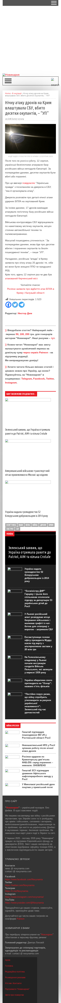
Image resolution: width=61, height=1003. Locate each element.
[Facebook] (8, 305)
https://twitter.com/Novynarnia (19, 885)
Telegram (26, 378)
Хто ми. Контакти (13, 983)
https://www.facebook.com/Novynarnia (24, 879)
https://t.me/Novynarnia (16, 891)
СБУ (17, 529)
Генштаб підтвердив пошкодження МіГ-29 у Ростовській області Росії (36, 735)
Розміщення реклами (15, 977)
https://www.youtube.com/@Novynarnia (24, 902)
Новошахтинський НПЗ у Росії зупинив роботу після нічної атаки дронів (38, 748)
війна (35, 525)
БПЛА (28, 525)
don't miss (11, 525)
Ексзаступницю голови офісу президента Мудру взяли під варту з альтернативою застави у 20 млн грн (38, 643)
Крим (51, 525)
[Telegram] (22, 305)
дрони (43, 525)
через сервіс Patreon (35, 352)
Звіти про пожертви (14, 995)
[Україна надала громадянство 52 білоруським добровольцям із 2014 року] (28, 483)
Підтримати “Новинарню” (17, 989)
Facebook (39, 378)
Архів (7, 960)
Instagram (11, 382)
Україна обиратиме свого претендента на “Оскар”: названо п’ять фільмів (38, 683)
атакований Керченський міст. (21, 278)
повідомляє (28, 183)
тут (53, 338)
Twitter (50, 378)
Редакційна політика (15, 972)
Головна (9, 966)
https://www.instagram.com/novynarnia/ (24, 897)
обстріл (9, 529)
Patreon (20, 918)
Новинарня (12, 807)
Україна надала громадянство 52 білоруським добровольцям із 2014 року (37, 575)
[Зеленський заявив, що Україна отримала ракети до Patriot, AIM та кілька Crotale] (28, 400)
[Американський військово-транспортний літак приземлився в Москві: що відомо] (28, 441)
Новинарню (47, 934)
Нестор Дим (25, 313)
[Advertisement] (30, 39)
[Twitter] (15, 305)
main (21, 525)
